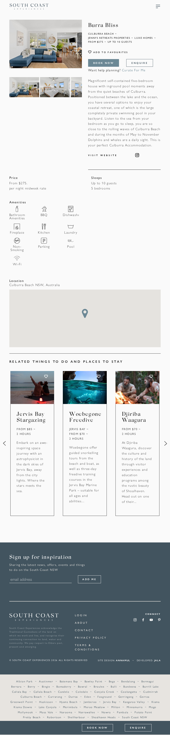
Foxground (104, 697)
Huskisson (46, 702)
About (81, 623)
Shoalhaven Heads (104, 717)
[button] (85, 313)
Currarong (55, 697)
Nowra (106, 712)
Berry (31, 686)
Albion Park (24, 681)
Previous (4, 443)
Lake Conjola (48, 707)
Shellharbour (76, 717)
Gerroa (144, 697)
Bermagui (147, 681)
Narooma (66, 712)
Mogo (152, 707)
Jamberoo (90, 702)
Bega (112, 681)
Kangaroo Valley (134, 702)
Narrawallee (87, 712)
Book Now (103, 63)
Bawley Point (93, 681)
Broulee (99, 686)
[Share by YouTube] (151, 621)
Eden (87, 697)
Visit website (102, 155)
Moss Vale (46, 712)
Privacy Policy (91, 637)
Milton (115, 707)
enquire (139, 63)
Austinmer (46, 681)
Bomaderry (63, 686)
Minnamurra (135, 707)
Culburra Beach (101, 33)
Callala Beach (43, 692)
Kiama (156, 702)
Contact (84, 630)
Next (165, 443)
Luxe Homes (144, 38)
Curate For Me (134, 70)
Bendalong (128, 681)
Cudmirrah (150, 692)
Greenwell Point (21, 702)
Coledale (82, 692)
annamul (123, 660)
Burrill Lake (151, 686)
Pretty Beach (32, 717)
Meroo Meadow (94, 707)
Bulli (114, 686)
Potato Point (143, 712)
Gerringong (126, 697)
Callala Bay (19, 692)
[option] (45, 44)
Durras (73, 697)
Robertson (54, 717)
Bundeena (129, 686)
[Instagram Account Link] (137, 155)
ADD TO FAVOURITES (46, 376)
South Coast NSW (134, 717)
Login (81, 615)
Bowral (82, 686)
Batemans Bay (69, 681)
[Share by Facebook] (143, 621)
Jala (157, 660)
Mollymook (25, 712)
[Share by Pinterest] (159, 621)
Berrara (16, 686)
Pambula (122, 712)
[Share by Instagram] (135, 621)
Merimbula (70, 707)
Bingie (46, 686)
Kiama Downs (23, 707)
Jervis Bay (77, 429)
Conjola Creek (104, 692)
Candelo (63, 692)
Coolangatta (129, 692)
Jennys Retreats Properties (109, 38)
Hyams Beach (69, 702)
